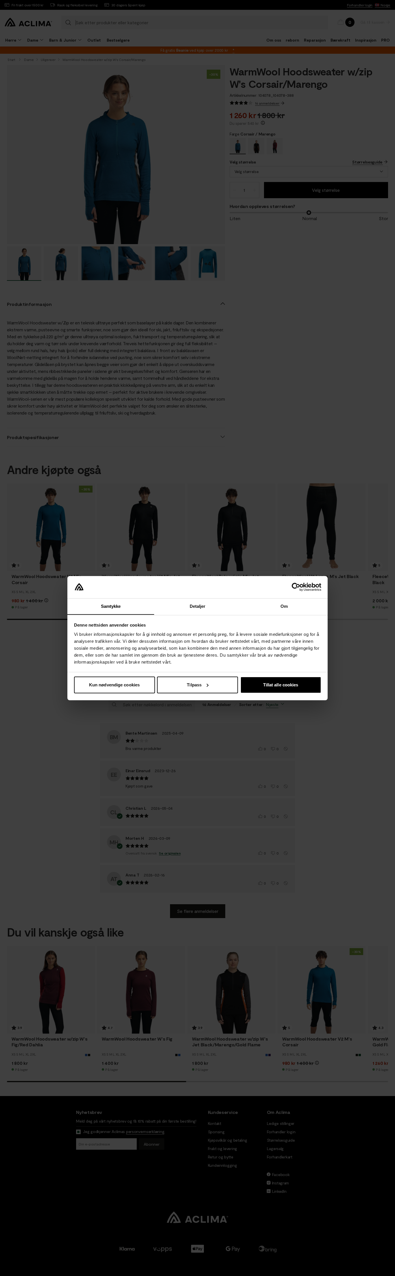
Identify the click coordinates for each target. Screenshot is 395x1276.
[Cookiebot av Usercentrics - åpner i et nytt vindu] (296, 587)
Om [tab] (284, 605)
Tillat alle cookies (280, 684)
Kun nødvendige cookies (114, 684)
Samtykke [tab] (111, 605)
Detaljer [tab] (198, 605)
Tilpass (194, 684)
